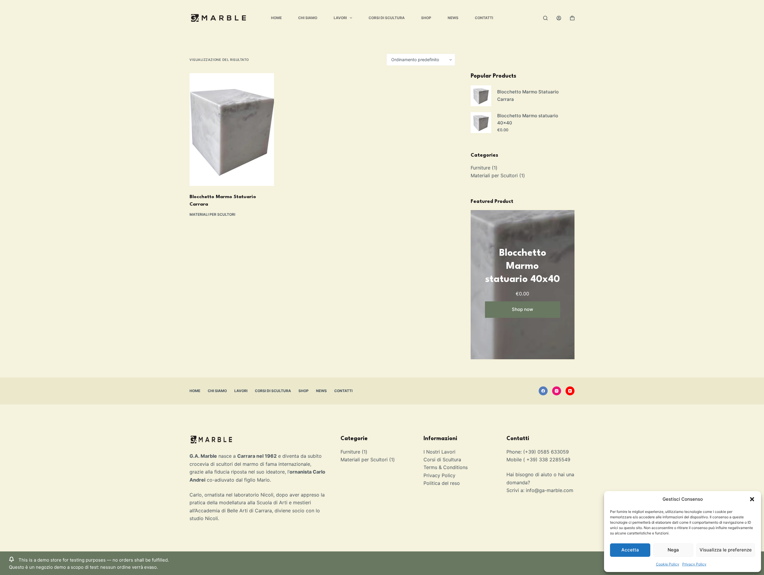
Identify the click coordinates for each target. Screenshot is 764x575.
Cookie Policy (667, 564)
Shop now (522, 309)
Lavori (340, 18)
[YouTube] (570, 390)
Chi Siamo (307, 18)
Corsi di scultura (387, 18)
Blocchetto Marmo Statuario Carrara (528, 95)
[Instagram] (556, 390)
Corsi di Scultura (442, 460)
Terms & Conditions (445, 467)
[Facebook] (543, 390)
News (453, 18)
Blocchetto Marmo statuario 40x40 (527, 119)
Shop (426, 18)
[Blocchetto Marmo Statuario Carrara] (232, 129)
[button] (752, 499)
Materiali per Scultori (212, 214)
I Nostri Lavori (439, 452)
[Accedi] (559, 18)
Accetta (630, 550)
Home (276, 18)
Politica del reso (441, 483)
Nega (673, 550)
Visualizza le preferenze (726, 550)
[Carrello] (572, 18)
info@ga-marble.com (549, 490)
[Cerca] (545, 18)
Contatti (484, 18)
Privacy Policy (694, 564)
